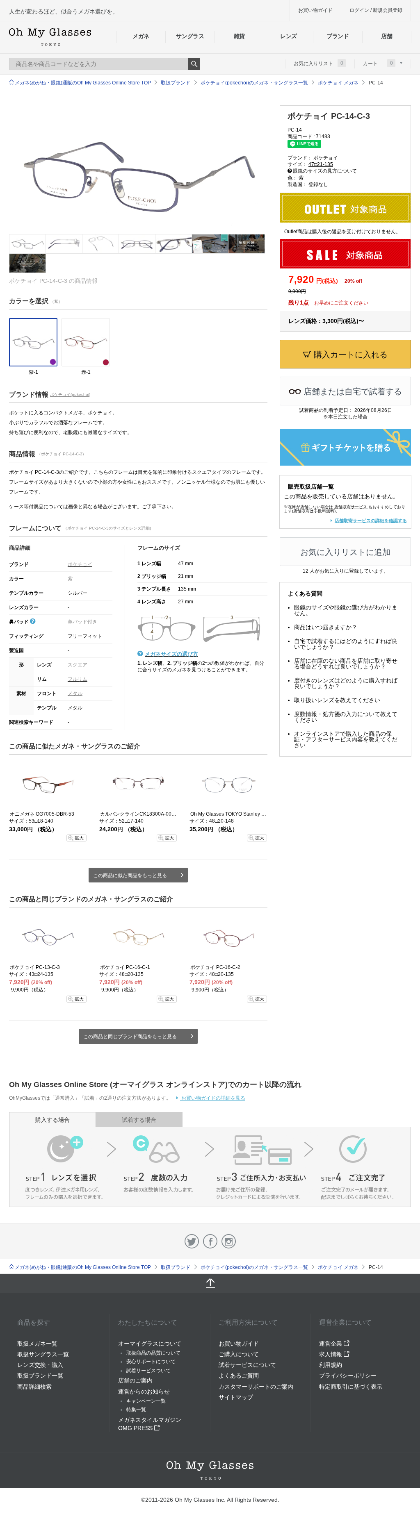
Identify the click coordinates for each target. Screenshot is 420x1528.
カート (378, 63)
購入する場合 (52, 1119)
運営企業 (331, 1343)
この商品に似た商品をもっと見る (130, 875)
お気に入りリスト (318, 63)
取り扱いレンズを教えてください (337, 700)
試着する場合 (139, 1119)
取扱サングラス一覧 (43, 1354)
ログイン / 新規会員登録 (375, 10)
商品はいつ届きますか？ (325, 627)
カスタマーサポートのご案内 (256, 1386)
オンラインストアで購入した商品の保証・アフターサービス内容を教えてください (345, 739)
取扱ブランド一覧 (40, 1375)
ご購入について (239, 1354)
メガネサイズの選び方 (171, 654)
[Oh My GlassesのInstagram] (228, 1241)
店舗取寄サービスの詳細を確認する (371, 520)
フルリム (77, 679)
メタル (75, 693)
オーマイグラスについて (149, 1343)
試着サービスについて (247, 1365)
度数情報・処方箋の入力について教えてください (345, 717)
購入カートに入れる (349, 354)
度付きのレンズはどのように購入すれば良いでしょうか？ (345, 683)
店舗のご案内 (135, 1380)
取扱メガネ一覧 (37, 1343)
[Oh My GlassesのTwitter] (192, 1241)
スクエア (77, 665)
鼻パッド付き (82, 622)
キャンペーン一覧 (146, 1401)
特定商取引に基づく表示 (350, 1386)
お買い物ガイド (315, 10)
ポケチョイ (80, 564)
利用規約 (330, 1365)
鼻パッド (19, 622)
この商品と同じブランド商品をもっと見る (130, 1036)
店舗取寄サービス (350, 507)
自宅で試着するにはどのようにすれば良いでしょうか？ (345, 644)
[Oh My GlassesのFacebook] (210, 1241)
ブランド (337, 36)
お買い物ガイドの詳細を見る (212, 1098)
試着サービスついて (148, 1370)
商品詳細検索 (34, 1386)
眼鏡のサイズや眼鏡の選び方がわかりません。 (345, 610)
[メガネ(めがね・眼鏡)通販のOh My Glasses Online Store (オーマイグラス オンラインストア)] (210, 1470)
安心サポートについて (151, 1361)
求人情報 (331, 1354)
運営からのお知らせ (144, 1391)
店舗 (386, 36)
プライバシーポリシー (348, 1375)
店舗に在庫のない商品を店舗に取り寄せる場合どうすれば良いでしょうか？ (345, 663)
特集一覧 (136, 1409)
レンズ (288, 36)
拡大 (79, 837)
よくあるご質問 (239, 1375)
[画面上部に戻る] (210, 1283)
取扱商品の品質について (153, 1353)
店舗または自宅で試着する (351, 391)
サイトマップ (236, 1397)
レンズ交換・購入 (40, 1365)
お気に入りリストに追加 (345, 552)
